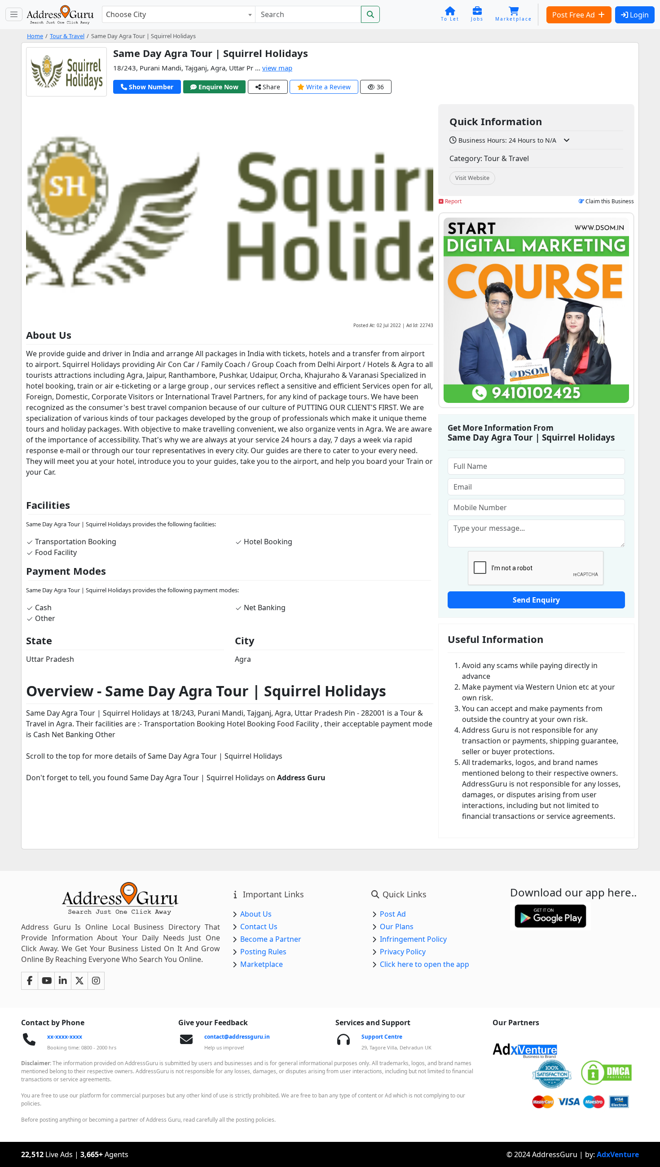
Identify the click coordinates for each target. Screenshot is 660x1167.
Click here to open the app (424, 964)
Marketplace (261, 964)
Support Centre (381, 1036)
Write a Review (327, 87)
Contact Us (258, 926)
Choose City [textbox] (126, 14)
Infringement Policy (413, 939)
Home (35, 36)
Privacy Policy (403, 952)
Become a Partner (270, 939)
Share (270, 87)
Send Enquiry (536, 600)
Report (453, 201)
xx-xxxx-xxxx (64, 1036)
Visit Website (472, 178)
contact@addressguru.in (237, 1036)
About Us (256, 914)
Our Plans (397, 926)
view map (277, 67)
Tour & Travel (67, 36)
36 (379, 87)
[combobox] (178, 14)
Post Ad (393, 914)
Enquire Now (217, 87)
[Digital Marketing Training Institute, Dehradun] (536, 310)
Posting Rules (263, 952)
